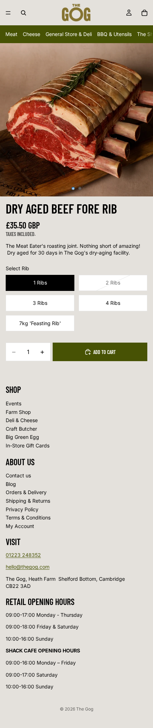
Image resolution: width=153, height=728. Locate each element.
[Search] (23, 13)
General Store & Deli (69, 34)
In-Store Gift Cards (27, 445)
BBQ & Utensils (114, 34)
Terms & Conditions (28, 518)
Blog (11, 484)
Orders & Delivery (26, 492)
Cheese (31, 34)
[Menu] (8, 13)
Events (13, 403)
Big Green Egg (22, 437)
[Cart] (144, 13)
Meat (11, 34)
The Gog (84, 709)
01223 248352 (23, 555)
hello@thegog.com (27, 567)
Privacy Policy (22, 509)
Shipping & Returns (28, 501)
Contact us (18, 476)
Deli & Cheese (22, 420)
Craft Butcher (21, 429)
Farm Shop (18, 412)
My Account (20, 526)
